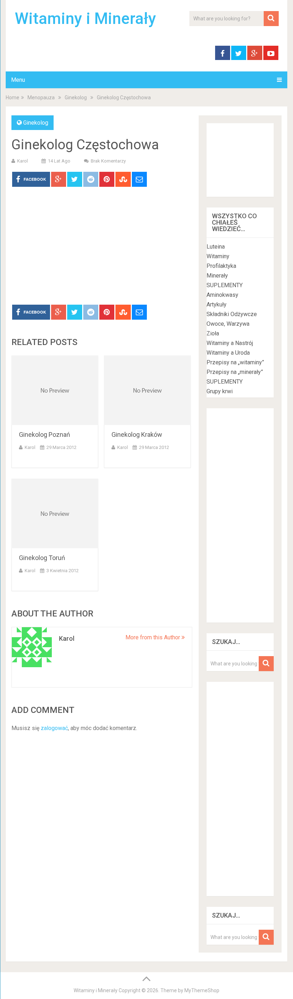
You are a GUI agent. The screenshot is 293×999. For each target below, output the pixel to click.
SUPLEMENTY (225, 285)
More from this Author (153, 637)
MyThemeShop (201, 990)
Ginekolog (76, 97)
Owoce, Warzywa (228, 323)
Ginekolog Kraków (136, 434)
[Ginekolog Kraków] (147, 390)
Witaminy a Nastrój (230, 343)
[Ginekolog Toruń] (54, 513)
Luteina (216, 246)
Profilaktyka (221, 266)
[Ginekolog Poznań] (54, 390)
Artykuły (217, 304)
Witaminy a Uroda (228, 352)
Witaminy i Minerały (85, 18)
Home (12, 97)
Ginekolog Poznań (44, 434)
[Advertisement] (101, 251)
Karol (22, 161)
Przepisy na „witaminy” (235, 362)
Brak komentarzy (108, 161)
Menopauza (41, 97)
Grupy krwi (220, 391)
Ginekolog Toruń (42, 557)
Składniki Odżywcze (232, 314)
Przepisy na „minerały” (235, 372)
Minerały (217, 275)
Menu (18, 79)
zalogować (54, 728)
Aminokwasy (222, 294)
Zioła (213, 333)
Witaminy (218, 256)
